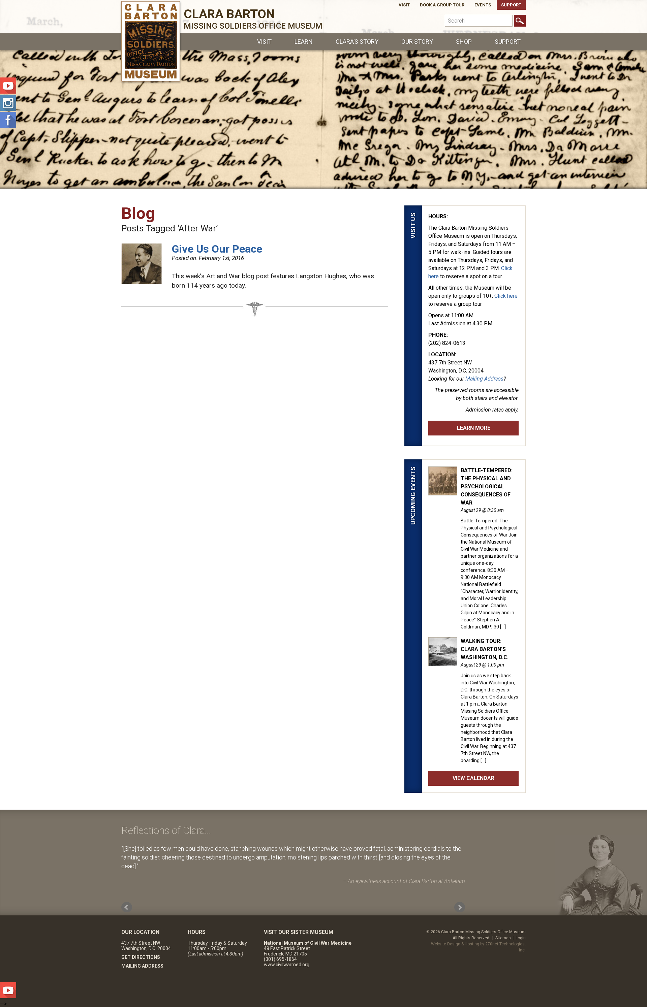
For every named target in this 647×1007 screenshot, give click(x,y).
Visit (404, 4)
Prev (126, 907)
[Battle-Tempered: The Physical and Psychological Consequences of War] (442, 491)
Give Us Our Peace (217, 248)
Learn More (473, 428)
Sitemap (503, 938)
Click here (506, 296)
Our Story (417, 41)
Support (511, 4)
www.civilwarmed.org (286, 964)
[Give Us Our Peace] (141, 282)
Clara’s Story (357, 41)
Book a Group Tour (442, 4)
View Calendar (473, 778)
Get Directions (140, 957)
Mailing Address (484, 379)
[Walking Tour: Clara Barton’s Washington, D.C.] (442, 662)
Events (482, 4)
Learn (304, 41)
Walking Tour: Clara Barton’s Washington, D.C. (485, 649)
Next (459, 907)
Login (521, 938)
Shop (464, 41)
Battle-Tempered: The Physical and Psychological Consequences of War (487, 486)
